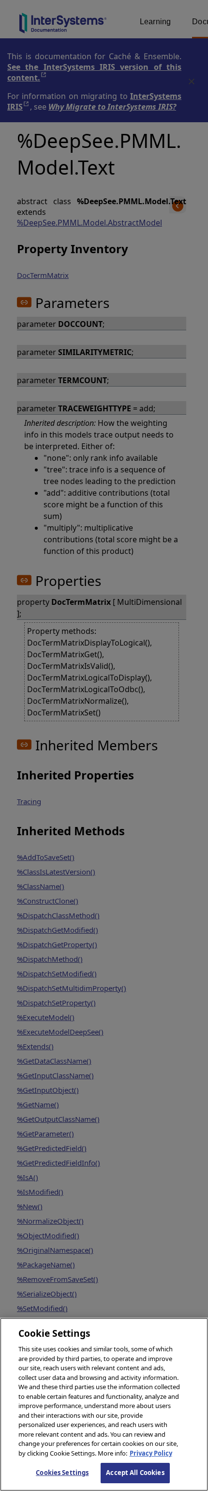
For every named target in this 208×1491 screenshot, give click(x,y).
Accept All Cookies (135, 1472)
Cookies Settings (62, 1472)
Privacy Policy (151, 1453)
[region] (104, 1404)
